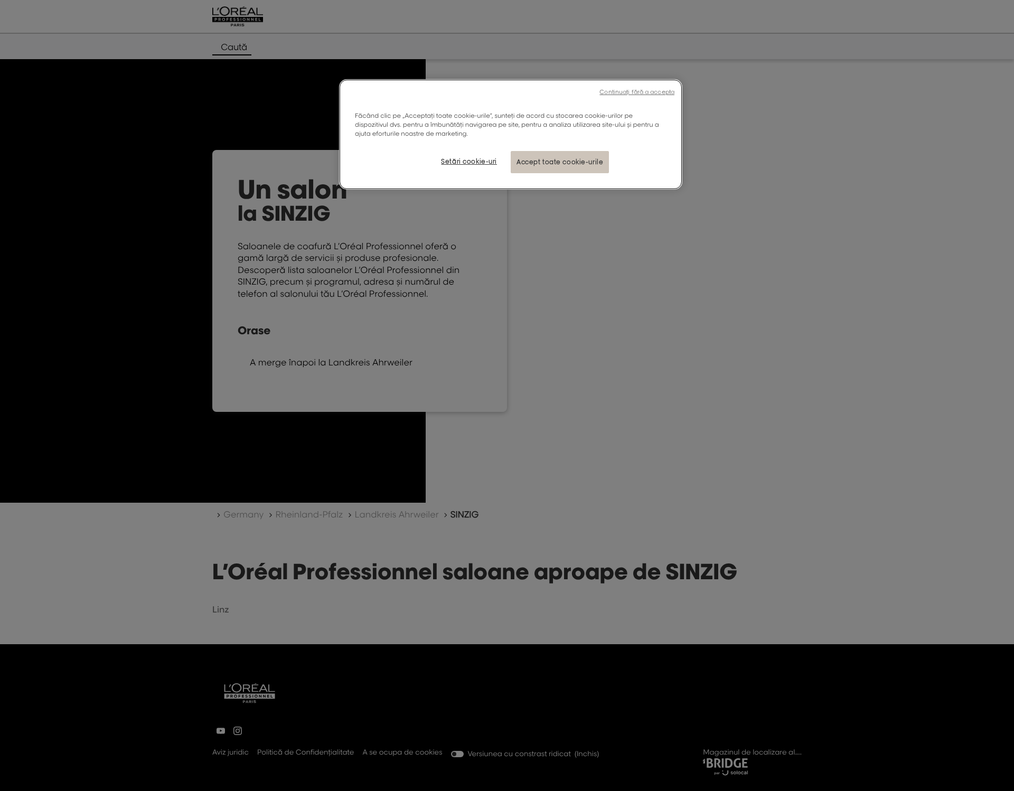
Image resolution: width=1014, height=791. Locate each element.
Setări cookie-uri (469, 161)
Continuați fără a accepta (636, 92)
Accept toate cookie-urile (560, 162)
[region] (510, 134)
